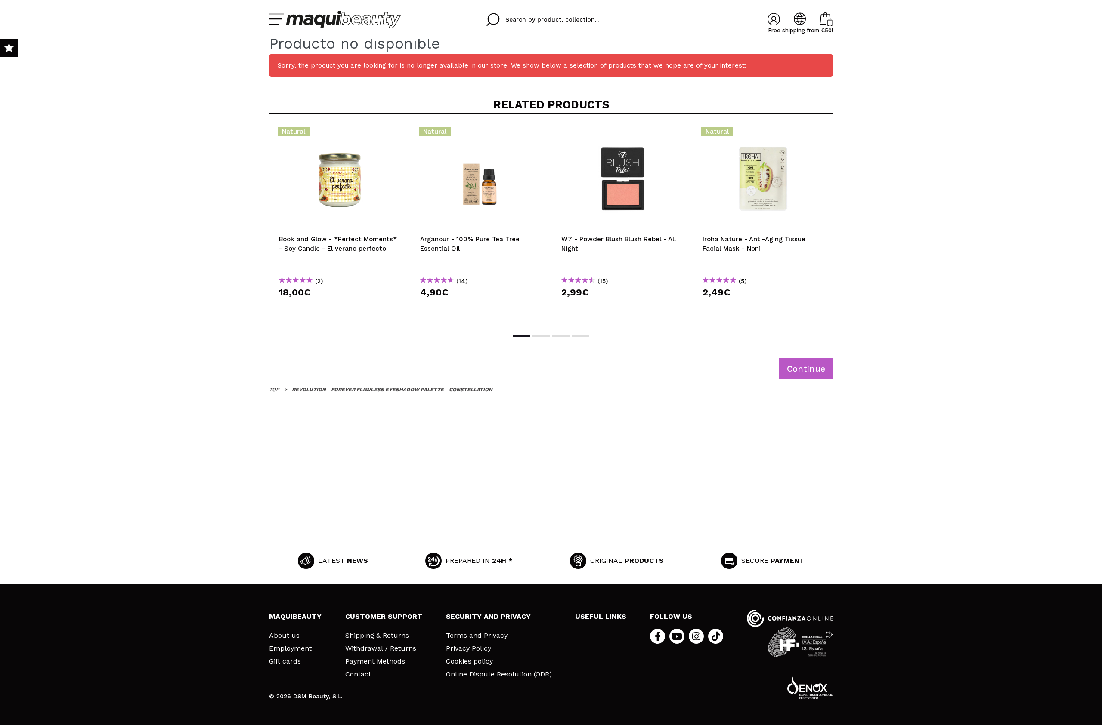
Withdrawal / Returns (380, 648)
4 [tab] (580, 336)
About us (284, 635)
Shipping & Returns (377, 635)
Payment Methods (375, 661)
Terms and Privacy (477, 635)
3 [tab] (561, 336)
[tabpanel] (340, 223)
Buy (339, 307)
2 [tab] (541, 336)
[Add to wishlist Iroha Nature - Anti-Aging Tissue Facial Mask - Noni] (763, 134)
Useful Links (600, 616)
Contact (358, 674)
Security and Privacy (488, 616)
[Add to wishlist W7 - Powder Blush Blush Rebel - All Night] (622, 134)
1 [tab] (521, 336)
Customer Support (383, 616)
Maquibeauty (295, 616)
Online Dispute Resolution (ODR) (499, 674)
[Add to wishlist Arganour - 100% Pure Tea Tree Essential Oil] (481, 134)
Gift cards (285, 661)
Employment (290, 648)
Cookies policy (469, 661)
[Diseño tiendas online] (810, 687)
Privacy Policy (468, 648)
